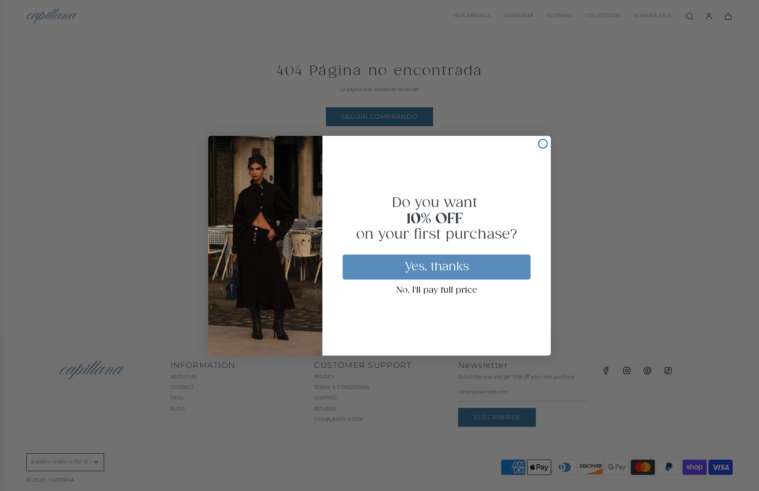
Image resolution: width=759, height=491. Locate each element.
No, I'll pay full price (437, 291)
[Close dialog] (543, 143)
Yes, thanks (437, 267)
